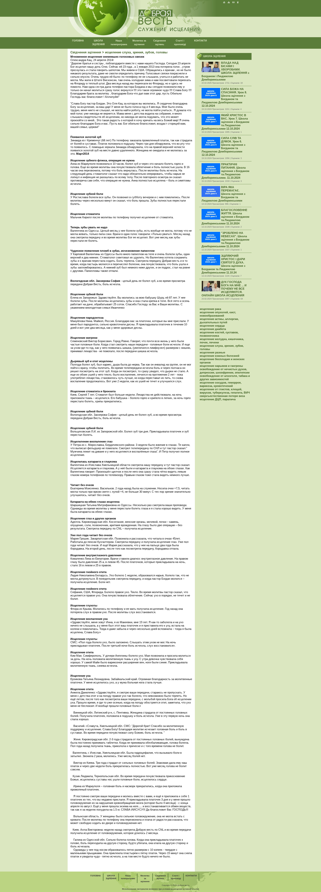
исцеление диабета (213, 329)
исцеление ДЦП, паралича (218, 399)
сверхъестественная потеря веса (222, 395)
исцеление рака (210, 308)
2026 (174, 885)
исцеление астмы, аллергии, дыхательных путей (219, 320)
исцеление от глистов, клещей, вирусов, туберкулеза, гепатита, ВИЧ (225, 391)
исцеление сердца (212, 325)
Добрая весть (183, 885)
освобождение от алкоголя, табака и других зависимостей (225, 377)
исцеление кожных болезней (219, 355)
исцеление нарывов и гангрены (221, 365)
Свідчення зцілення (85, 52)
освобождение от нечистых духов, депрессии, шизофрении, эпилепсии (224, 371)
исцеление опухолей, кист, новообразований (218, 314)
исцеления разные (212, 352)
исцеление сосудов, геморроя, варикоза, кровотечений (220, 384)
